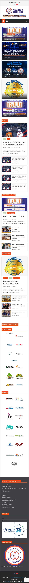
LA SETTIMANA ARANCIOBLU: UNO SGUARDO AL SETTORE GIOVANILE (18, 237)
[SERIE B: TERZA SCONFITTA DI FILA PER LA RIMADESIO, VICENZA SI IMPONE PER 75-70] (6, 179)
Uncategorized (16, 278)
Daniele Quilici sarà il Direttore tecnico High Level (18, 305)
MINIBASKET (5, 278)
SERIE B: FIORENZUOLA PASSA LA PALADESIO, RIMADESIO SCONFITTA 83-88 (19, 159)
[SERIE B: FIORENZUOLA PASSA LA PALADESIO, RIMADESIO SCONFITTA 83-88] (6, 161)
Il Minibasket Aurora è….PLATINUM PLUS (13, 95)
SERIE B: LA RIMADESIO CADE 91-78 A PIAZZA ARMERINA (14, 143)
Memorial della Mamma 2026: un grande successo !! (19, 297)
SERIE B (8, 139)
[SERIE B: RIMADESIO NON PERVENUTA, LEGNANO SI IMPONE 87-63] (6, 170)
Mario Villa (13, 39)
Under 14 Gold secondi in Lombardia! (18, 228)
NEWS (4, 34)
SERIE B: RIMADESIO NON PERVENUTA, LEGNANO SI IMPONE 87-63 (18, 168)
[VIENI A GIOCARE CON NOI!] (14, 28)
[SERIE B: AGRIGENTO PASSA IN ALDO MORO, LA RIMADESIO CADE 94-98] (6, 187)
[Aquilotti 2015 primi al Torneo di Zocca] (6, 313)
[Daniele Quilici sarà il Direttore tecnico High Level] (6, 306)
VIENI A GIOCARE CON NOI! (10, 37)
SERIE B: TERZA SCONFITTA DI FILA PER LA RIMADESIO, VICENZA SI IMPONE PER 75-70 (19, 177)
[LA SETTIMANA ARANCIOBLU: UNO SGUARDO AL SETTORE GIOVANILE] (6, 238)
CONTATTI (4, 521)
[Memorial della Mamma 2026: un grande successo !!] (6, 298)
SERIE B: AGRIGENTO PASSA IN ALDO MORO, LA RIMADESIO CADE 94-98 (19, 186)
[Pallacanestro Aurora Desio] (3, 21)
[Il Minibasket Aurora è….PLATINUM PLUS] (14, 89)
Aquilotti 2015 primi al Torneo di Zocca (19, 312)
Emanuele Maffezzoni (16, 147)
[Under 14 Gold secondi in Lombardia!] (6, 229)
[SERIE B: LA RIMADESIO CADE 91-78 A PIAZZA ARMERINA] (14, 130)
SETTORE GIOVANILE (10, 34)
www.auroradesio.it (6, 485)
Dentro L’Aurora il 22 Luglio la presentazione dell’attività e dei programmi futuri (14, 54)
